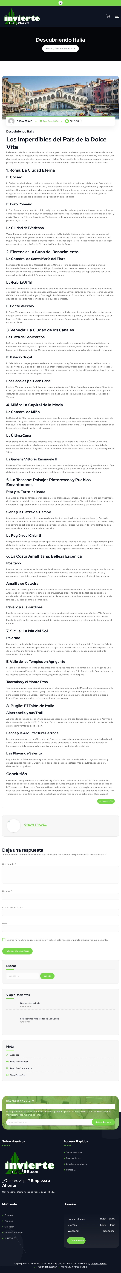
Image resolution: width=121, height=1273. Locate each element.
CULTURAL (74, 121)
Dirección (9, 1226)
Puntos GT (71, 1169)
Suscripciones (73, 1158)
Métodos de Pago (14, 1232)
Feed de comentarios (21, 1068)
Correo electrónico (12, 907)
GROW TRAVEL (35, 825)
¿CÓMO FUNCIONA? (47, 1267)
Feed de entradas (19, 1061)
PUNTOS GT (11, 1238)
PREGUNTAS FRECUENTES (74, 1267)
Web (4, 923)
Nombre (7, 891)
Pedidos (9, 1221)
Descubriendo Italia (65, 48)
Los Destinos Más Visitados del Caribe (39, 1018)
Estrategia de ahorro (76, 1164)
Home (49, 48)
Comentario (9, 864)
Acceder (14, 1055)
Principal (9, 1215)
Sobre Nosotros (74, 1152)
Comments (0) (106, 801)
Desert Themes (99, 1263)
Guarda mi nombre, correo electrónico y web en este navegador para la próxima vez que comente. (57, 940)
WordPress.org (18, 1075)
